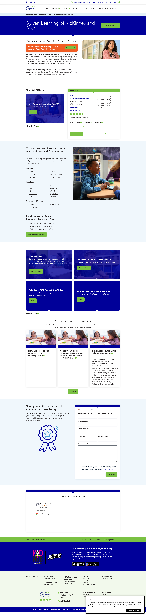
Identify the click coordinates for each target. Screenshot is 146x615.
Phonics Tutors (68, 579)
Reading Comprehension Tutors (70, 576)
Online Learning (107, 576)
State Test (33, 194)
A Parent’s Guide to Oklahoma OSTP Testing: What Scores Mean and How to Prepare (71, 354)
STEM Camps (106, 580)
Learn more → (70, 48)
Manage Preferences (133, 610)
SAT (30, 185)
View (32, 112)
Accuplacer (54, 188)
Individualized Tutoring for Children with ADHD (104, 352)
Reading (32, 174)
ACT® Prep (86, 578)
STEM (31, 204)
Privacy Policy (124, 606)
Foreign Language (56, 174)
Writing (32, 177)
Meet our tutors (36, 271)
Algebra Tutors (48, 576)
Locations (34, 14)
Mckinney (57, 14)
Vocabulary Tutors (69, 581)
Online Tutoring (55, 177)
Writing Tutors (68, 583)
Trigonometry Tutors (50, 582)
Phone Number (104, 436)
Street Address (83, 429)
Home (28, 14)
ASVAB (52, 191)
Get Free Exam (83, 268)
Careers (104, 594)
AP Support (86, 580)
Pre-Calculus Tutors (50, 580)
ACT (31, 188)
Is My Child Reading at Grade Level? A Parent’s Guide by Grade (39, 353)
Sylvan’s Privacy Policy (107, 469)
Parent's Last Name (105, 413)
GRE (31, 197)
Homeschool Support (89, 584)
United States (43, 14)
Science (52, 172)
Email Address (83, 421)
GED (51, 185)
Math (31, 172)
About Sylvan (106, 592)
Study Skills (33, 207)
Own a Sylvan (31, 2)
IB (30, 191)
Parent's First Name (85, 413)
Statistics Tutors (49, 584)
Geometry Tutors (49, 578)
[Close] (142, 597)
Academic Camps (56, 204)
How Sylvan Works (89, 592)
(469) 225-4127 (75, 111)
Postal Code (83, 436)
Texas (50, 14)
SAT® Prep (86, 576)
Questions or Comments (86, 444)
